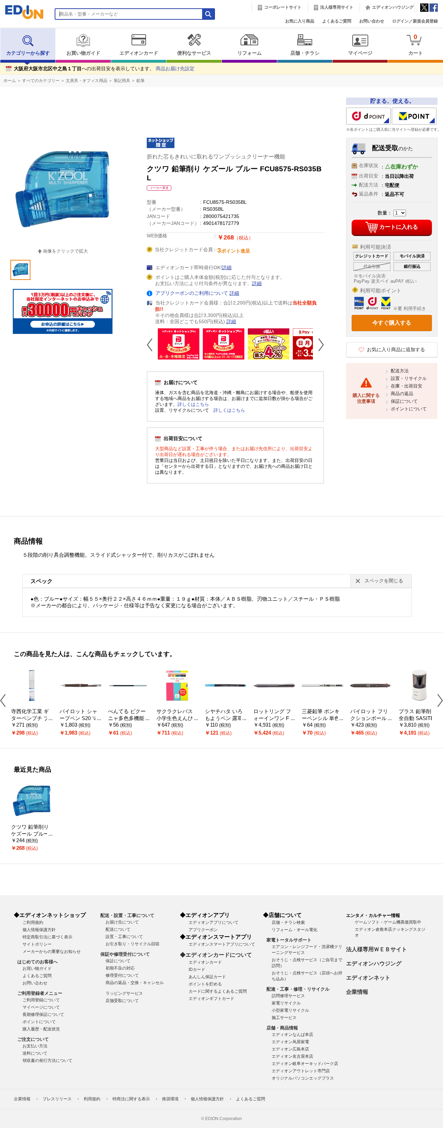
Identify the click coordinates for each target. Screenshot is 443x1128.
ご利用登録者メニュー (39, 993)
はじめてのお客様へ (37, 961)
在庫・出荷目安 (406, 386)
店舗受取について (122, 1000)
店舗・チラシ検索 (288, 922)
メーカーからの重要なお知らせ (51, 951)
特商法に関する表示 (131, 1099)
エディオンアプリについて (213, 922)
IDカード (197, 969)
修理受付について (122, 975)
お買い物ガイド (83, 53)
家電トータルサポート (288, 940)
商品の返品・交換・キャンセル (135, 982)
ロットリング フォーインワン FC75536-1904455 (273, 718)
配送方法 (400, 370)
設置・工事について (124, 936)
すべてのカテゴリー (41, 80)
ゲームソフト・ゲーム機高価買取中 (388, 922)
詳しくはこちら (193, 404)
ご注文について (33, 1039)
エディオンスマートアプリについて (222, 944)
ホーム (9, 80)
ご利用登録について (41, 1000)
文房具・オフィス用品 (86, 80)
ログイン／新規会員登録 (415, 21)
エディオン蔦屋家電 (290, 1041)
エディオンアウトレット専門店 (301, 1070)
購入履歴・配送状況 (41, 1029)
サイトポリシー (37, 944)
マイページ (360, 53)
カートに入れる (398, 227)
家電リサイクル (286, 1003)
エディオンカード (138, 53)
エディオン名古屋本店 (292, 1056)
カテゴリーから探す (28, 53)
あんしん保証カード (207, 976)
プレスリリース (57, 1099)
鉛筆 (140, 80)
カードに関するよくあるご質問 (218, 991)
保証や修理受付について (125, 954)
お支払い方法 (34, 1046)
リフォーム (249, 53)
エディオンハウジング (393, 7)
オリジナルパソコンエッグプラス (303, 1078)
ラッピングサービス (124, 993)
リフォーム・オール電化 (294, 929)
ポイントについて (409, 408)
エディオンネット (368, 978)
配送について (118, 929)
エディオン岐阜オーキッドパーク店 (305, 1063)
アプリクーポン (203, 929)
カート (415, 44)
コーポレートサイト (282, 7)
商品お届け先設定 (175, 68)
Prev (152, 344)
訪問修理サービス (288, 995)
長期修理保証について (43, 1014)
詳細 (227, 267)
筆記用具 (122, 80)
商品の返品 (402, 393)
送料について (34, 1053)
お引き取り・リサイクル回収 (133, 943)
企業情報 (357, 992)
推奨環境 (170, 1099)
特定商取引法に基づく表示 (47, 937)
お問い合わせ (371, 21)
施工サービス (284, 1017)
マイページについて (41, 1007)
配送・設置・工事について (127, 915)
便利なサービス (194, 53)
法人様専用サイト (336, 7)
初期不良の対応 (120, 968)
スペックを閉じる (383, 580)
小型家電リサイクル (290, 1010)
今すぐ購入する (391, 323)
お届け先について (122, 922)
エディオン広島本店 (290, 1049)
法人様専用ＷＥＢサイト (376, 949)
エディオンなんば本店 (292, 1034)
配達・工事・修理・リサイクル (297, 989)
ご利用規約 (32, 922)
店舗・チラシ (304, 53)
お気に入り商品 (299, 21)
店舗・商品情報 (282, 1027)
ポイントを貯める (205, 984)
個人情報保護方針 (39, 929)
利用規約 (92, 1099)
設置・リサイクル (409, 378)
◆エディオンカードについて (216, 955)
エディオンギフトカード (211, 998)
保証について (404, 401)
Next (318, 344)
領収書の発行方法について (47, 1060)
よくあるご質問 (336, 21)
